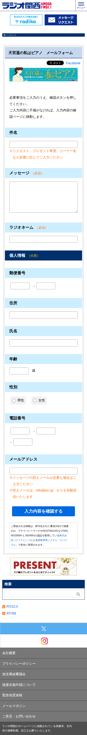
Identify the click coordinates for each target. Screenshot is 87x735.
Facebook (73, 63)
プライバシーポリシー (19, 663)
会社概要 (9, 653)
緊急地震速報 (12, 695)
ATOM (11, 613)
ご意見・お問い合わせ (19, 716)
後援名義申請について (19, 685)
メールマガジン (14, 706)
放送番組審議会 (14, 674)
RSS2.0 (12, 606)
